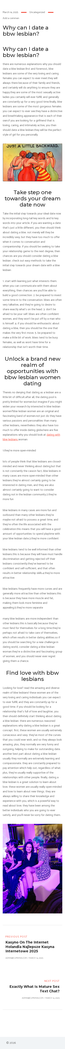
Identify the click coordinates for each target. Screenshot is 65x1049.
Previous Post (16, 937)
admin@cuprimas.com (16, 958)
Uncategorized (37, 12)
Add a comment (11, 18)
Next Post (52, 981)
